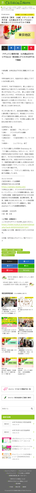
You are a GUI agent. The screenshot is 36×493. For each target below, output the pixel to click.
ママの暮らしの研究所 (24, 473)
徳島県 (24, 486)
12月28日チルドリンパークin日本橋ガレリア (22, 448)
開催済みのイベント (9, 255)
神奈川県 (18, 486)
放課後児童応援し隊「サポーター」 (18, 475)
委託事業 (18, 483)
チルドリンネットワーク (25, 471)
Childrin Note (17, 490)
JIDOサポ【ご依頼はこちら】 (18, 478)
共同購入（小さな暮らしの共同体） (13, 249)
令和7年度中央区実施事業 (21, 431)
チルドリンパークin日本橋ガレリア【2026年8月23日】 (22, 456)
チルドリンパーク (11, 473)
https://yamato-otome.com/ (14, 187)
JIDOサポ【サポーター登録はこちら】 (18, 481)
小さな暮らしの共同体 (9, 252)
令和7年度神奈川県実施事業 (21, 423)
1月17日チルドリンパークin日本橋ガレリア (21, 440)
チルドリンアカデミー (10, 471)
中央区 (11, 486)
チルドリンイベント (24, 252)
